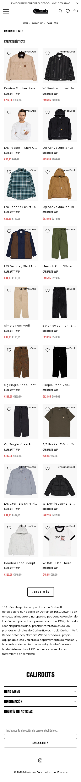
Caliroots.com (29, 772)
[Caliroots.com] (40, 11)
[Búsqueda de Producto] (61, 11)
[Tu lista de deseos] (67, 11)
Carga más (40, 592)
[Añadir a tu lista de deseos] (9, 53)
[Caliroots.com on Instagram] (40, 760)
